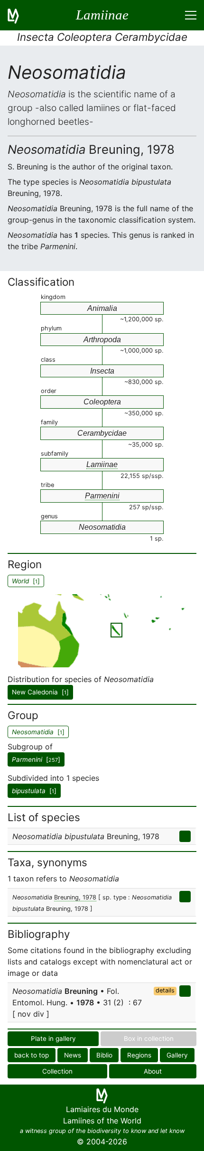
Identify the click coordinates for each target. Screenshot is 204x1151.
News (72, 1055)
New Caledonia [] (40, 692)
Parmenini (102, 496)
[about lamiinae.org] (19, 15)
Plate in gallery (53, 1038)
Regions (139, 1055)
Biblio (104, 1055)
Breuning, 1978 (75, 897)
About (153, 1071)
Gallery (177, 1055)
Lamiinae (102, 464)
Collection (57, 1071)
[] (36, 759)
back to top (31, 1055)
